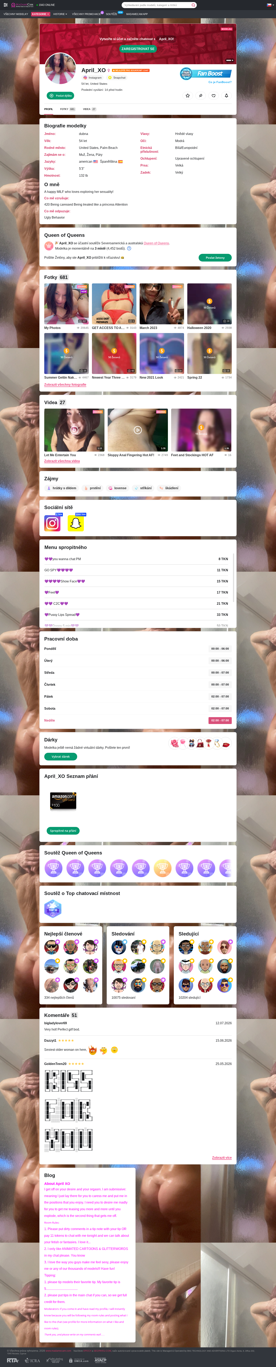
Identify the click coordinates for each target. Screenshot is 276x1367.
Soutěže (111, 14)
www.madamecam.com (58, 1350)
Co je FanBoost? (220, 82)
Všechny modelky (16, 14)
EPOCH (87, 1351)
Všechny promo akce (86, 14)
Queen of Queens (156, 243)
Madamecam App (137, 14)
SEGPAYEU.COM (102, 1351)
